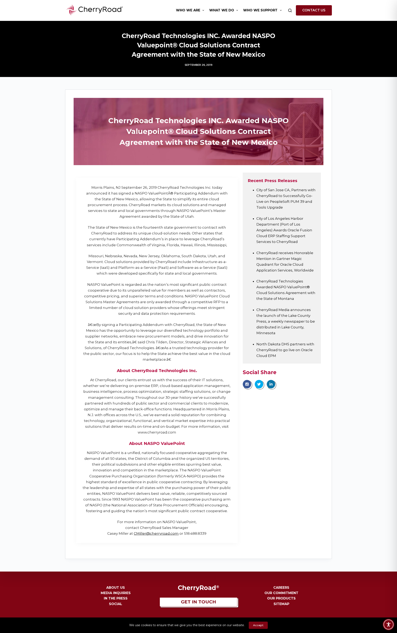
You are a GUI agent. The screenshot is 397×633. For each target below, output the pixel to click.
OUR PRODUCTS (281, 598)
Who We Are (188, 10)
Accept (258, 625)
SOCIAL (115, 604)
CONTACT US (313, 10)
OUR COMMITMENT (281, 593)
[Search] (290, 10)
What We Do (221, 10)
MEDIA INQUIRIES (116, 593)
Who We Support (260, 10)
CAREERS (281, 588)
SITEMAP (281, 604)
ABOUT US (115, 588)
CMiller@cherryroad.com (156, 533)
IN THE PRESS (116, 598)
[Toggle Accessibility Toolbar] (388, 624)
